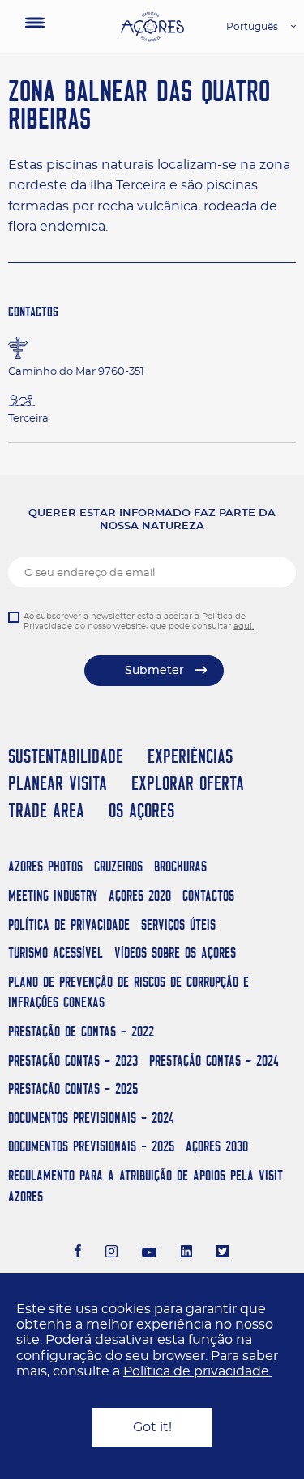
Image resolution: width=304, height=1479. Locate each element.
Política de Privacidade (69, 924)
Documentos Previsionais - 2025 (91, 1146)
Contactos (208, 895)
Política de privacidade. (197, 1371)
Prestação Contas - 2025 (73, 1088)
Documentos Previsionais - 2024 (91, 1117)
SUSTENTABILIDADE (65, 756)
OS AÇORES (141, 810)
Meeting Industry (52, 895)
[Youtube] (149, 1253)
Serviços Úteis (178, 924)
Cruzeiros (118, 866)
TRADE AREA (46, 810)
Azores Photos (45, 866)
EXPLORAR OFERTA (187, 783)
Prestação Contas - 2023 (73, 1060)
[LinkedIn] (187, 1253)
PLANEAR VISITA (57, 783)
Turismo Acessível (55, 952)
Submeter (154, 670)
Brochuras (180, 866)
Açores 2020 (140, 895)
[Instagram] (111, 1253)
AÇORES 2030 (217, 1146)
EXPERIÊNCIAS (190, 756)
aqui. (243, 626)
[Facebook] (78, 1253)
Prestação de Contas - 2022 (81, 1031)
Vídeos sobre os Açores (175, 952)
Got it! (152, 1427)
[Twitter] (222, 1253)
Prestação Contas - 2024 (214, 1060)
